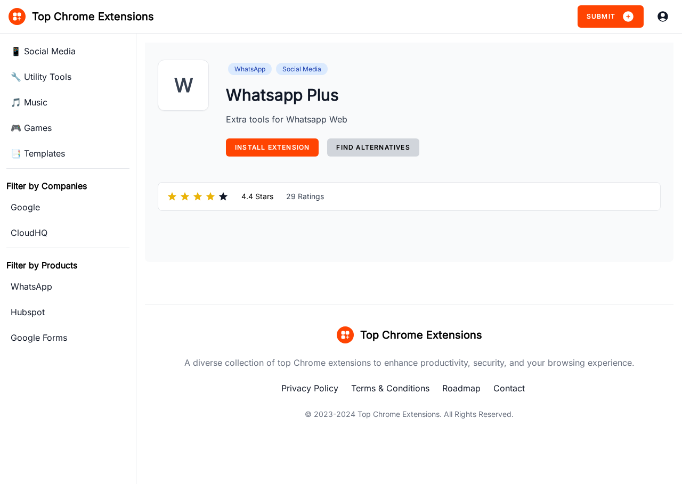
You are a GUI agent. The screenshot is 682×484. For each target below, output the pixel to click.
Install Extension (272, 147)
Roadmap (461, 388)
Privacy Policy (309, 388)
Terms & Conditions (390, 388)
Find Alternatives (373, 147)
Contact (509, 388)
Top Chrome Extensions (399, 414)
